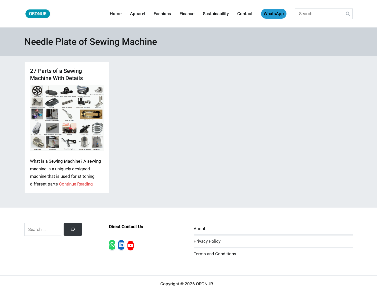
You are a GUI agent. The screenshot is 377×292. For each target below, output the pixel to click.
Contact (245, 13)
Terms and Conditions (215, 253)
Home (116, 13)
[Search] (73, 229)
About (199, 228)
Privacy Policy (207, 241)
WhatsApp (274, 13)
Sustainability (216, 13)
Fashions (162, 13)
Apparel (137, 13)
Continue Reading (76, 184)
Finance (187, 13)
